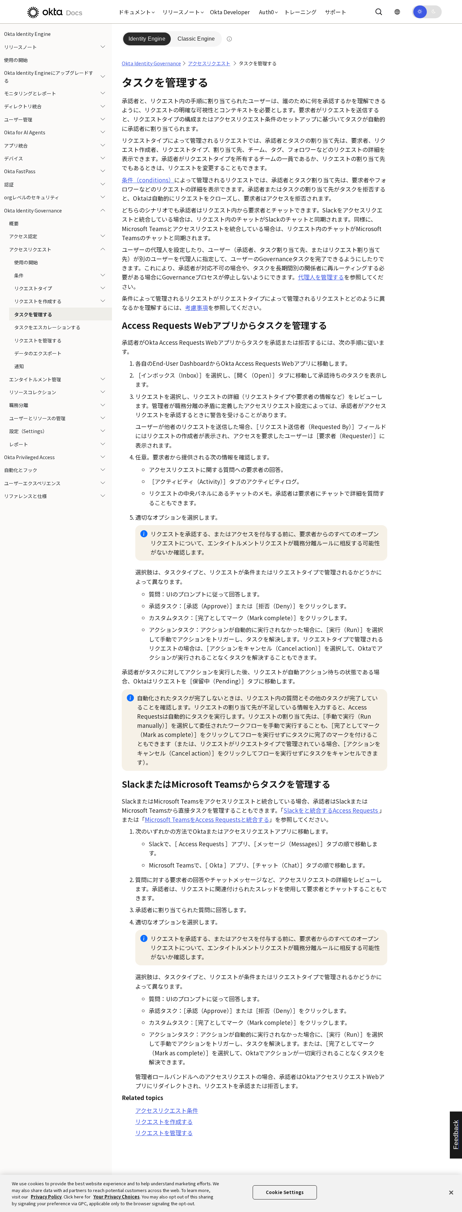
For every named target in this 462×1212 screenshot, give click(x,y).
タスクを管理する (33, 314)
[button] (135, 12)
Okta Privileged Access (29, 457)
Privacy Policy (46, 1196)
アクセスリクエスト (30, 249)
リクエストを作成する (38, 301)
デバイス (13, 158)
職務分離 (18, 405)
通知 (19, 366)
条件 (19, 275)
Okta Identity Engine (27, 33)
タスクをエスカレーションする (47, 327)
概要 (14, 223)
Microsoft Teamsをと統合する (207, 819)
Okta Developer (230, 12)
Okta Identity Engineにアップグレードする (48, 76)
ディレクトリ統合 (23, 106)
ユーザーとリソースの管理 (37, 418)
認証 (9, 184)
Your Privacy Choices (116, 1196)
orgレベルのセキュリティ (31, 197)
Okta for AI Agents (24, 132)
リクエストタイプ (33, 288)
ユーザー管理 (18, 119)
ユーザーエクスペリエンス (32, 483)
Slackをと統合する (331, 810)
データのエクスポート (38, 353)
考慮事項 (196, 307)
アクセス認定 (23, 236)
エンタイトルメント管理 (35, 379)
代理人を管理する (321, 277)
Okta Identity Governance (33, 210)
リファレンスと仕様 (25, 496)
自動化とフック (20, 470)
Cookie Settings (285, 1192)
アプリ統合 (16, 145)
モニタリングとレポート (30, 93)
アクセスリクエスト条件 (166, 1110)
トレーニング (300, 12)
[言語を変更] (397, 12)
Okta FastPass (20, 171)
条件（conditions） (148, 180)
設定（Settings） (28, 431)
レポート (18, 444)
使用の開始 (16, 60)
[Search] (378, 11)
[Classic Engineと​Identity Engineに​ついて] (229, 39)
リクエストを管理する (38, 340)
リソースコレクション (32, 392)
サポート (335, 12)
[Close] (451, 1192)
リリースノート (20, 46)
